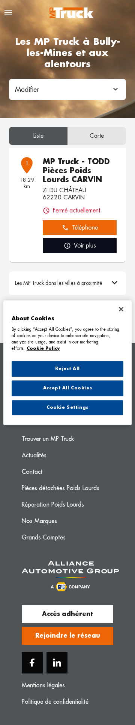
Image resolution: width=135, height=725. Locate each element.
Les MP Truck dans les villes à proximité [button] (58, 283)
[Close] (121, 309)
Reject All (67, 369)
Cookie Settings (67, 407)
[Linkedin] (57, 662)
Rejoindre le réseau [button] (67, 636)
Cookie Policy (43, 348)
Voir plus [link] (85, 246)
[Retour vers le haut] (109, 684)
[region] (67, 362)
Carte (97, 136)
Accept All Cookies (67, 388)
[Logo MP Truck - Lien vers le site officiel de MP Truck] (71, 12)
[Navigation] (8, 13)
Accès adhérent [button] (67, 614)
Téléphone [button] (85, 228)
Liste (38, 136)
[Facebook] (32, 662)
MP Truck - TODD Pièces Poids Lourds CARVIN (76, 170)
